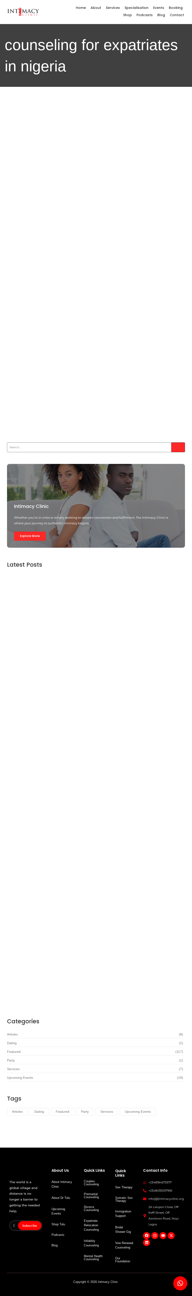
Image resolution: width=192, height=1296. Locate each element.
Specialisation (136, 7)
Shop (127, 15)
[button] (180, 1283)
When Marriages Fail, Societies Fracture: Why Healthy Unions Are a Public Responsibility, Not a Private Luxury (92, 239)
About (96, 7)
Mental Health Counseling (93, 1257)
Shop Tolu (58, 1224)
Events (158, 7)
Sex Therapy (124, 1187)
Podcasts (145, 15)
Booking (176, 7)
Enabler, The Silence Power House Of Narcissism (74, 849)
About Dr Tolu (61, 1198)
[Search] (178, 447)
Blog (161, 15)
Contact (177, 15)
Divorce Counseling (91, 1208)
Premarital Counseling (91, 1195)
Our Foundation (122, 1259)
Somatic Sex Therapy (124, 1199)
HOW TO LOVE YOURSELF (49, 393)
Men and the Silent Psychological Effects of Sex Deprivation (88, 990)
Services (113, 7)
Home (81, 7)
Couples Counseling (91, 1182)
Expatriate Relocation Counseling (91, 1225)
